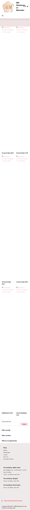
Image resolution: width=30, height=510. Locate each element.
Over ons (6, 457)
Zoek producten (6, 421)
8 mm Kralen (22, 153)
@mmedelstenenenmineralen (13, 501)
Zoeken (24, 424)
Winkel (5, 450)
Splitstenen (7, 413)
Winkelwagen (7, 452)
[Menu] (2, 15)
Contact (6, 454)
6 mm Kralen (8, 153)
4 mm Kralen (22, 282)
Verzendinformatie (8, 459)
